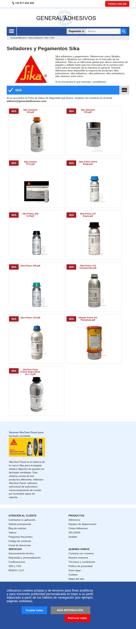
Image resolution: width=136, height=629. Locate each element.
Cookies (73, 574)
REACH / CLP (16, 570)
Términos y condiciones (82, 561)
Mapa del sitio (76, 578)
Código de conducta (19, 541)
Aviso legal (75, 570)
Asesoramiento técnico (21, 553)
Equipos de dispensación (83, 524)
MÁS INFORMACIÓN (70, 610)
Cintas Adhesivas (78, 528)
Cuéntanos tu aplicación (21, 519)
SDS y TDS (14, 566)
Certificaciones (16, 561)
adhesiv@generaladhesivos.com (26, 101)
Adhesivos (74, 519)
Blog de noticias (17, 528)
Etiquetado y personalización (24, 557)
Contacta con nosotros (81, 553)
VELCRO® (74, 532)
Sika (46, 38)
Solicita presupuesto (19, 524)
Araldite (73, 536)
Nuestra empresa (78, 557)
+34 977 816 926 (24, 3)
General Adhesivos (18, 38)
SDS (18, 90)
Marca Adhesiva (35, 38)
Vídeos (12, 532)
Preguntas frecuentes (20, 536)
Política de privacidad (80, 566)
